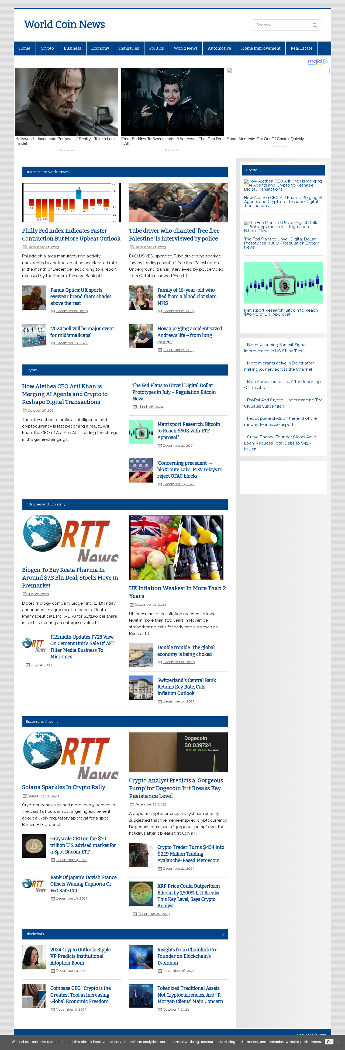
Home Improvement (261, 48)
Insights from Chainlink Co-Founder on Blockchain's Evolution (187, 956)
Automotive (219, 48)
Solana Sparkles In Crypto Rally (63, 787)
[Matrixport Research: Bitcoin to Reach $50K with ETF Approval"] (283, 302)
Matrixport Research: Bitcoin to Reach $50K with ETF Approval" (188, 431)
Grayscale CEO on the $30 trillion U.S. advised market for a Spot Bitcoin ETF (83, 845)
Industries (129, 48)
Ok (329, 1042)
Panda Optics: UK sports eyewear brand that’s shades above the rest (81, 296)
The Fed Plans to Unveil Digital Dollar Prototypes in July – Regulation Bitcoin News (174, 392)
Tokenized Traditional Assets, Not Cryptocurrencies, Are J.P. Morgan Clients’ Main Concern (190, 995)
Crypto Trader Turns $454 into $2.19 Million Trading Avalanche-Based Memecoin (190, 854)
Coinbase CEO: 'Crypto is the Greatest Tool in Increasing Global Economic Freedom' (80, 995)
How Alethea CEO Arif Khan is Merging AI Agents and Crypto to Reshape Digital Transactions (65, 394)
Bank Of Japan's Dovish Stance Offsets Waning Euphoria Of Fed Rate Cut (83, 884)
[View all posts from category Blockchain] (222, 934)
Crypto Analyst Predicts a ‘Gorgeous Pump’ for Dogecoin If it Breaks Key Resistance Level (176, 788)
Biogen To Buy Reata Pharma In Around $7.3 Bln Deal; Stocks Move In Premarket (70, 577)
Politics (156, 48)
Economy (100, 48)
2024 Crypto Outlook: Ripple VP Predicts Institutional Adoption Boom (80, 956)
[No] (338, 1042)
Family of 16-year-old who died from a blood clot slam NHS (187, 296)
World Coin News (64, 24)
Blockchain (35, 934)
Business (72, 48)
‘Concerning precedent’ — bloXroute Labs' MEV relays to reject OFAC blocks (189, 469)
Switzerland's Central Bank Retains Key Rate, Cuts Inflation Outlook (186, 687)
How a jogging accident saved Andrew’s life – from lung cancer (189, 335)
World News (186, 48)
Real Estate (302, 48)
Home (24, 48)
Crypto (47, 48)
